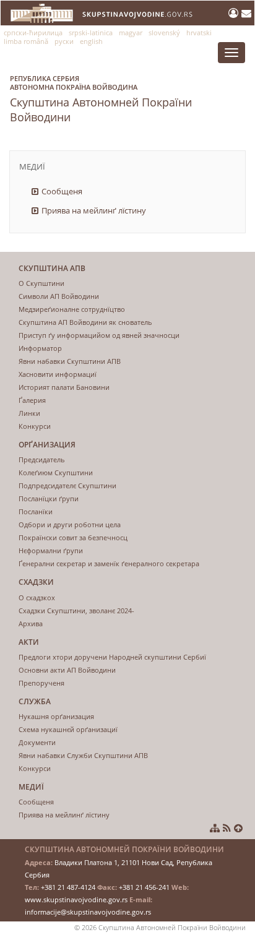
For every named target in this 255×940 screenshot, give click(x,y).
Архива (31, 623)
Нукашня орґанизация (56, 716)
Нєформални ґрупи (51, 550)
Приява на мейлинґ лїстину (93, 210)
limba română (26, 41)
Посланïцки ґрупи (49, 498)
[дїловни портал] (234, 13)
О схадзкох (37, 597)
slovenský (164, 32)
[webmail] (246, 13)
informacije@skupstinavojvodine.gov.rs (88, 911)
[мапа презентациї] (215, 828)
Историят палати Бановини (64, 387)
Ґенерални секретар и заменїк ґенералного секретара (109, 563)
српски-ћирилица (33, 32)
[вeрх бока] (238, 828)
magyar (130, 32)
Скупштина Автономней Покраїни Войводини (101, 99)
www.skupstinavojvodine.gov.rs (76, 899)
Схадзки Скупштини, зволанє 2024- (76, 610)
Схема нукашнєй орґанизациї (68, 729)
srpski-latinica (91, 32)
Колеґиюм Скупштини (56, 472)
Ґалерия (32, 400)
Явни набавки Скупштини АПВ (70, 361)
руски (64, 41)
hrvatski (199, 32)
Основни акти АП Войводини (67, 670)
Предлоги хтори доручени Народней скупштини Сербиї (112, 657)
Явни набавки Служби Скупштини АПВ (83, 755)
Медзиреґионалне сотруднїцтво (72, 309)
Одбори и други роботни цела (70, 524)
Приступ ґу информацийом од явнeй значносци (99, 335)
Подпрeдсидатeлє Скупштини (67, 485)
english (91, 41)
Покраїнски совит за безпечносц (73, 537)
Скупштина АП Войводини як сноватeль (85, 322)
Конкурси (35, 426)
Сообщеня (61, 191)
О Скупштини (41, 283)
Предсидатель (42, 459)
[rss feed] (227, 828)
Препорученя (41, 683)
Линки (29, 413)
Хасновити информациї (58, 374)
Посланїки (36, 511)
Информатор (40, 348)
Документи (37, 742)
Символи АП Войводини (59, 296)
